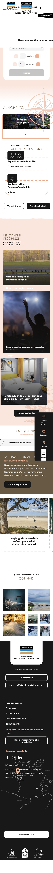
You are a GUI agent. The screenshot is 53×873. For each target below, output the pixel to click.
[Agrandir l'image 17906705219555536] (14, 625)
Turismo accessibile (15, 718)
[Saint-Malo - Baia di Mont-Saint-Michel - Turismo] (26, 8)
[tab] (24, 442)
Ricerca (26, 72)
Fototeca (10, 708)
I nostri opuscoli (13, 702)
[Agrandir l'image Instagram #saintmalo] (14, 600)
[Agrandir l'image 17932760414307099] (33, 619)
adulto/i (30, 56)
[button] (30, 8)
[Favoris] (36, 8)
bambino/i (30, 64)
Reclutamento (13, 723)
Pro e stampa (12, 713)
